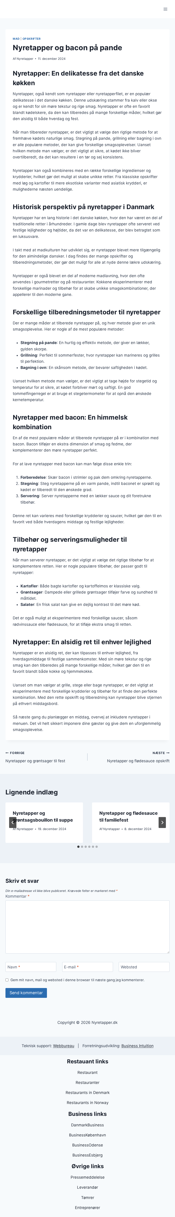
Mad (16, 38)
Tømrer (87, 1197)
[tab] (78, 847)
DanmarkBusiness (87, 1125)
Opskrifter (32, 38)
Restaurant (87, 1072)
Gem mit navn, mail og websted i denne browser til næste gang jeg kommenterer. (77, 980)
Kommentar (17, 896)
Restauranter (87, 1082)
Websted (129, 967)
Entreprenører (87, 1207)
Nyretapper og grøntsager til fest (35, 757)
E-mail (71, 967)
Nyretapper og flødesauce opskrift (138, 757)
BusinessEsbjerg (87, 1155)
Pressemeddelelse (88, 1177)
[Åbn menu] (165, 9)
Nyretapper (25, 58)
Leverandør (87, 1187)
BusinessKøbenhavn (87, 1135)
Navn (14, 967)
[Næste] (162, 822)
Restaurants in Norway (87, 1102)
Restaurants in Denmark (88, 1092)
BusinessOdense (87, 1145)
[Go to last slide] (12, 822)
